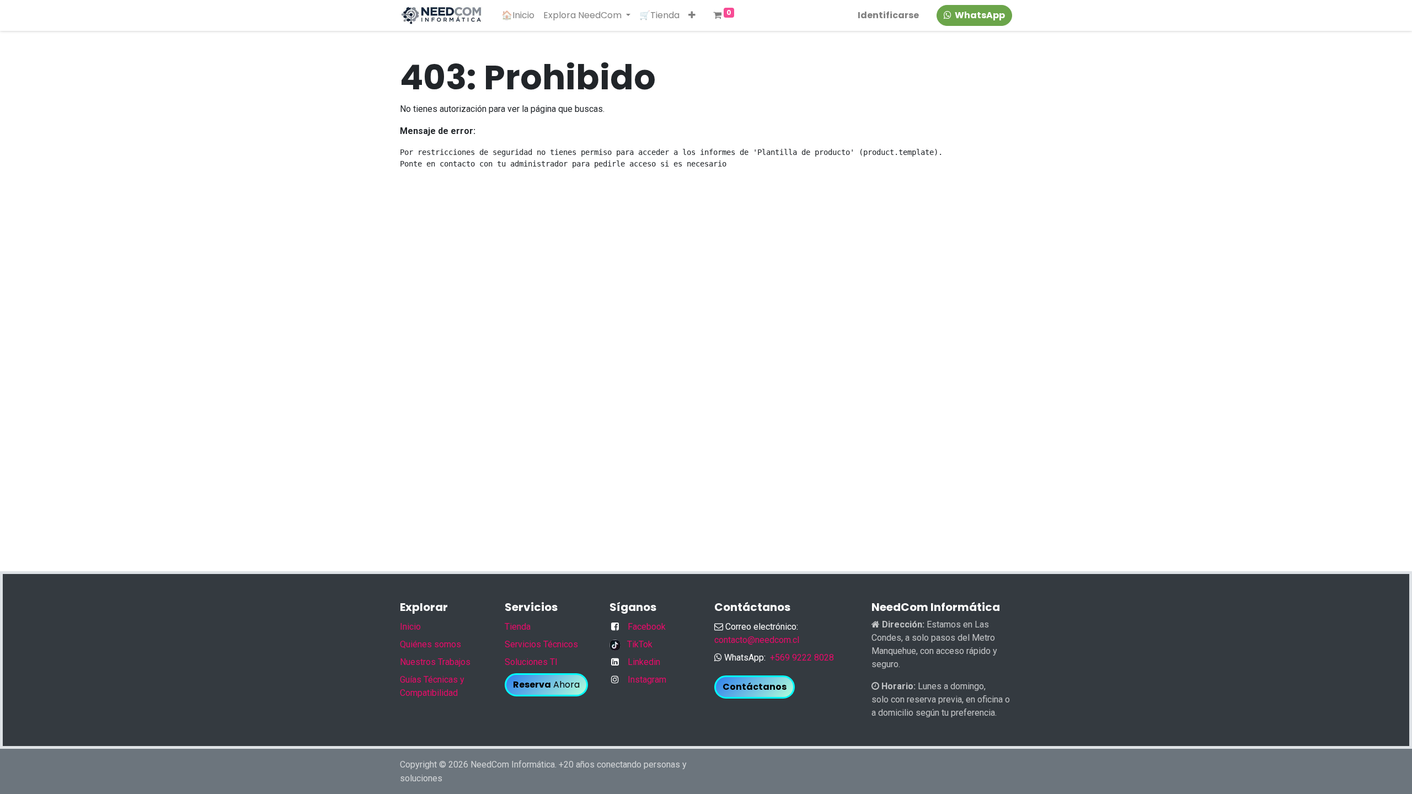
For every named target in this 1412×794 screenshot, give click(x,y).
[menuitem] (518, 15)
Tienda (518, 626)
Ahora (546, 684)
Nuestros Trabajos (435, 662)
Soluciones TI (531, 662)
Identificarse (888, 15)
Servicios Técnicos (541, 644)
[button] (692, 15)
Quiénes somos (430, 644)
